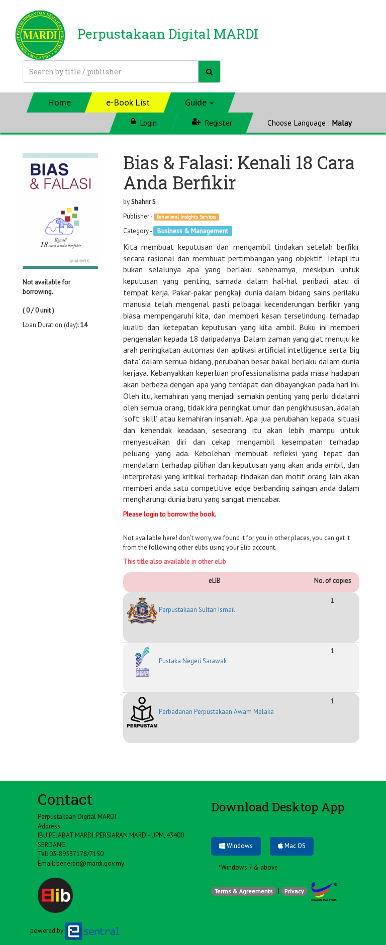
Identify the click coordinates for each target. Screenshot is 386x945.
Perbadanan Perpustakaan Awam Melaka (215, 711)
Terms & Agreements (244, 891)
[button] (200, 102)
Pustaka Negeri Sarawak (192, 661)
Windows (239, 846)
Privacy (294, 891)
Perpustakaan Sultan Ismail (196, 609)
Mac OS (294, 846)
